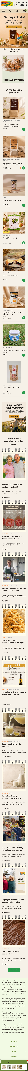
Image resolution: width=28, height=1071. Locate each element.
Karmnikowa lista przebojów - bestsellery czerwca (14, 693)
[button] (3, 11)
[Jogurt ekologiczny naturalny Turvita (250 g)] (14, 335)
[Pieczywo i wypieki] (13, 69)
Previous (4, 69)
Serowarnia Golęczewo (8, 310)
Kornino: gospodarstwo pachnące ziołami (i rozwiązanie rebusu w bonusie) (12, 485)
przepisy (13, 948)
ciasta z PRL (17, 948)
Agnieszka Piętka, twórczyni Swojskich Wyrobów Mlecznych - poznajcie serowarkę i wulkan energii (14, 589)
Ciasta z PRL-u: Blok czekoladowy (10, 952)
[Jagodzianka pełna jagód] (14, 260)
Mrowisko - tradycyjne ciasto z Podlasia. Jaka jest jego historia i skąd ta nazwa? (13, 641)
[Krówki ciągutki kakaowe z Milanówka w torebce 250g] (14, 108)
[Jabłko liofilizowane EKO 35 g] (14, 185)
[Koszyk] (24, 11)
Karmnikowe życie (16, 689)
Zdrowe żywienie (16, 741)
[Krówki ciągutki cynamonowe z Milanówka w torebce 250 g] (14, 147)
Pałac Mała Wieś (6, 235)
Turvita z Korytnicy (7, 347)
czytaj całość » (6, 497)
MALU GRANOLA (7, 385)
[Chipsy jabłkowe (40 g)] (14, 223)
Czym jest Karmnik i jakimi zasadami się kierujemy (13, 900)
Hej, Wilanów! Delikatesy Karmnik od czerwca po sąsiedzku (12, 849)
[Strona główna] (14, 4)
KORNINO (5, 197)
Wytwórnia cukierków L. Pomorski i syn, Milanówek (12, 121)
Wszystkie (14, 970)
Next (22, 69)
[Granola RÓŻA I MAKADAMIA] (14, 372)
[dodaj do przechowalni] (20, 129)
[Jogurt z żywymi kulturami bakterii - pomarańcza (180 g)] (14, 297)
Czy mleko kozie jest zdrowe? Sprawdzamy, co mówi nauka (13, 797)
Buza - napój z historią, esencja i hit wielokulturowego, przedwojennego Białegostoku (11, 745)
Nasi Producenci (16, 481)
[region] (14, 30)
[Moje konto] (17, 11)
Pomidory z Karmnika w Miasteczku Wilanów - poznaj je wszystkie (12, 537)
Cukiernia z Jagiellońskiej (8, 272)
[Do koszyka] (23, 129)
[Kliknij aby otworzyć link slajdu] (14, 30)
